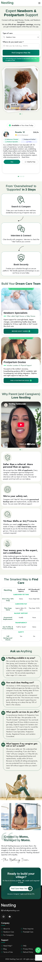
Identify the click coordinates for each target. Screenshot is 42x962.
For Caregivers (8, 935)
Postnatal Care (28, 932)
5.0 (18, 135)
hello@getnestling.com (11, 910)
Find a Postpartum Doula (19, 380)
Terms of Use (8, 952)
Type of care (8, 33)
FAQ (24, 946)
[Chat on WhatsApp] (38, 950)
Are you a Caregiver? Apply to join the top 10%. (21, 894)
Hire (12, 162)
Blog (5, 949)
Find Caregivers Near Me (21, 52)
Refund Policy (28, 952)
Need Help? (7, 946)
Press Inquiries (28, 929)
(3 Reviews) (24, 135)
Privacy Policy (28, 949)
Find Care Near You (19, 888)
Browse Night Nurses (20, 331)
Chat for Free (31, 162)
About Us (6, 929)
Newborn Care (8, 932)
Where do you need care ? (13, 42)
